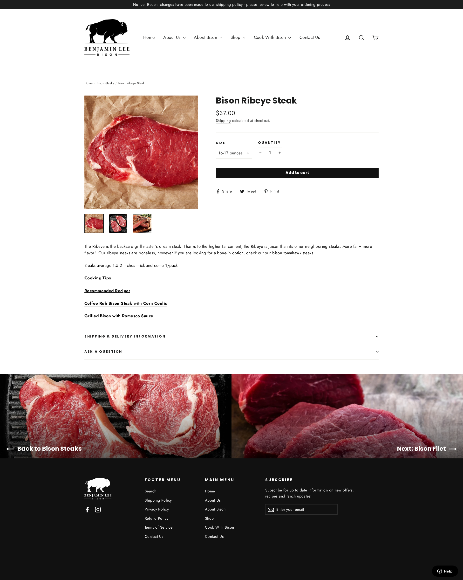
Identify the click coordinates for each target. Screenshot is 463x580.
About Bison (206, 37)
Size (221, 143)
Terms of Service (159, 527)
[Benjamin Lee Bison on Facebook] (87, 509)
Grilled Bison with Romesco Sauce (118, 316)
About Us (172, 37)
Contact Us (310, 37)
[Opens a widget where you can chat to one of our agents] (445, 572)
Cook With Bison (270, 37)
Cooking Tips (97, 278)
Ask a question (103, 351)
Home (149, 37)
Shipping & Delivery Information (124, 336)
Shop (236, 37)
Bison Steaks (105, 83)
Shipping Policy (158, 500)
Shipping (223, 120)
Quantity (269, 143)
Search (151, 491)
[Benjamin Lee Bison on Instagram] (98, 509)
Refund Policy (157, 518)
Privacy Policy (157, 509)
